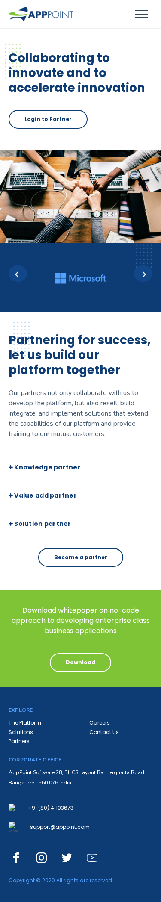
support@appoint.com (60, 827)
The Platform (25, 722)
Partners (19, 741)
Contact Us (104, 732)
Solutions (21, 732)
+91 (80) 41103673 (50, 808)
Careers (99, 722)
